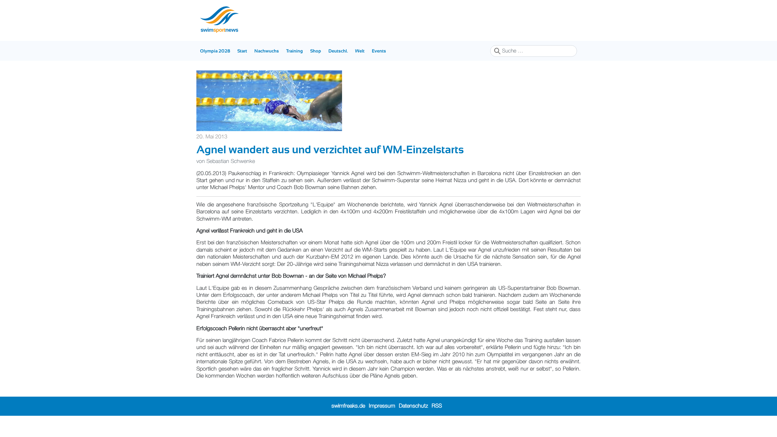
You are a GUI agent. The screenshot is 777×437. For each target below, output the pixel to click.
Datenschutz (413, 406)
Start (242, 50)
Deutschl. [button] (338, 50)
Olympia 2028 (215, 50)
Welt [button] (360, 50)
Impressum (382, 406)
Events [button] (379, 50)
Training (294, 50)
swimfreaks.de (348, 406)
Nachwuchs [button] (266, 50)
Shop (315, 50)
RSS (437, 406)
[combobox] (533, 51)
